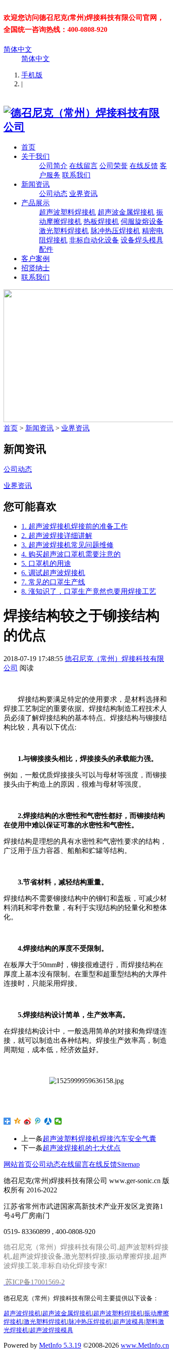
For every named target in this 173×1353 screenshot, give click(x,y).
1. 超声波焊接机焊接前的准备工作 (74, 526)
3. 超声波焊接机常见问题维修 (67, 545)
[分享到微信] (58, 1121)
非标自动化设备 (94, 240)
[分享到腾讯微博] (38, 1121)
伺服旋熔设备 (142, 221)
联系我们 (76, 175)
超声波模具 (128, 1321)
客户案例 (35, 258)
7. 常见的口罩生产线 (53, 582)
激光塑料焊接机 (64, 230)
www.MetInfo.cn (145, 1345)
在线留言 (83, 165)
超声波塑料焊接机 (67, 212)
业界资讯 (83, 193)
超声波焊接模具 (51, 1330)
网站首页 (18, 1164)
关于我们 (35, 156)
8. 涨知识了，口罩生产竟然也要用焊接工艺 (88, 591)
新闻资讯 (35, 184)
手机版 (32, 75)
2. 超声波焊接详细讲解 (56, 535)
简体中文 (18, 49)
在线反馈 (144, 165)
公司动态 (53, 193)
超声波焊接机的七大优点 (82, 1148)
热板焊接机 (101, 221)
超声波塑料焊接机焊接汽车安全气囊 (99, 1138)
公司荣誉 (113, 165)
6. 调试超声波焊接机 (53, 573)
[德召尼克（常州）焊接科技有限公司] (86, 127)
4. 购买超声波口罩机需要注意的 (71, 554)
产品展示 (35, 203)
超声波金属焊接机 (126, 212)
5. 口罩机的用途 (46, 563)
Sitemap (128, 1164)
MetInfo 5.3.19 (60, 1345)
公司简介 (53, 165)
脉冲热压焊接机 (115, 230)
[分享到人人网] (48, 1121)
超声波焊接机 (22, 1313)
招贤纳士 (35, 268)
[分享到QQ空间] (17, 1121)
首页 (28, 147)
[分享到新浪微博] (27, 1121)
